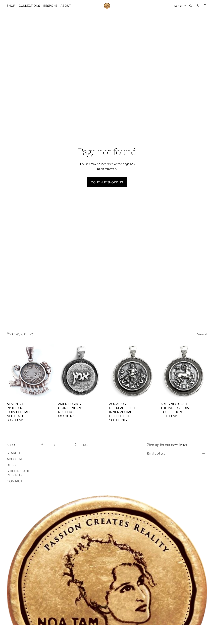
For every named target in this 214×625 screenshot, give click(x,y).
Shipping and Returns (18, 473)
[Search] (190, 5)
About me (15, 459)
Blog (11, 465)
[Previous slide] (63, 371)
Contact (15, 481)
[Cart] (205, 5)
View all (202, 334)
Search (13, 453)
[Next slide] (100, 371)
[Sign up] (203, 453)
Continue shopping (107, 182)
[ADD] (48, 395)
